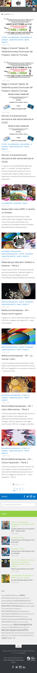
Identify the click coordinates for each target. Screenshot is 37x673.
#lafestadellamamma (9, 622)
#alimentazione (7, 598)
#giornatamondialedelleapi (10, 614)
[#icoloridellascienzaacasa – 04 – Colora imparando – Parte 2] (18, 437)
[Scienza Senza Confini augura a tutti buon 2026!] (6, 541)
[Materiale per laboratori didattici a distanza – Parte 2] (18, 241)
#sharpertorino (29, 633)
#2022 (4, 595)
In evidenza (17, 203)
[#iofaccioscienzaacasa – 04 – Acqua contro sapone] (18, 291)
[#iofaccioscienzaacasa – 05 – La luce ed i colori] (18, 336)
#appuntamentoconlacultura (22, 598)
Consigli (31, 560)
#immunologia (24, 616)
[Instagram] (31, 496)
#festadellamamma (10, 611)
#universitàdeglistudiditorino (25, 635)
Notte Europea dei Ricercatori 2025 (22, 569)
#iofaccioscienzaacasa (9, 254)
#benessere (5, 603)
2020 (4, 638)
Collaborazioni (13, 144)
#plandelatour (14, 627)
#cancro (31, 603)
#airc (22, 595)
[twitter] (27, 496)
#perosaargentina (23, 624)
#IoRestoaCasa (25, 619)
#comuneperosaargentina (8, 608)
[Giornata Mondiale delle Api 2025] (6, 579)
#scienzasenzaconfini (15, 630)
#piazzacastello (5, 627)
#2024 (8, 595)
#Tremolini (8, 635)
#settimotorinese (19, 633)
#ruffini (27, 627)
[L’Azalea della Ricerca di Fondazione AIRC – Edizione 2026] (6, 525)
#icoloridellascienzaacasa (11, 251)
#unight (14, 635)
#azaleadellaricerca (22, 600)
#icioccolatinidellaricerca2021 (27, 614)
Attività (4, 144)
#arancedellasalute (8, 601)
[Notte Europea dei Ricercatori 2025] (6, 563)
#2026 (18, 595)
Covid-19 (11, 638)
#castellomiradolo (29, 606)
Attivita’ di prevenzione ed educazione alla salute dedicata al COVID (18, 119)
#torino (4, 635)
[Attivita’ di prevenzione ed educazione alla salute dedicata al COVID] (18, 102)
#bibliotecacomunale (15, 603)
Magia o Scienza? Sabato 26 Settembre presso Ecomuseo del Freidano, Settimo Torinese (17, 87)
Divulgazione (24, 144)
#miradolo (25, 622)
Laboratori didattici (16, 147)
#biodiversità (25, 603)
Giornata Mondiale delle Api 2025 (21, 580)
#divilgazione (18, 608)
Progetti (5, 149)
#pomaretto (22, 627)
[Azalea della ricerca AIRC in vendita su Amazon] (18, 192)
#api (14, 598)
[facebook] (24, 496)
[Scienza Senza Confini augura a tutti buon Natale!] (6, 552)
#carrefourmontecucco (13, 605)
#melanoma (19, 622)
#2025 (13, 595)
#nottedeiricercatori (7, 625)
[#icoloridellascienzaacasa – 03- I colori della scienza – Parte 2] (18, 384)
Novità (26, 147)
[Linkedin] (34, 496)
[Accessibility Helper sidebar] (34, 2)
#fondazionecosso (23, 611)
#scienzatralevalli (8, 633)
